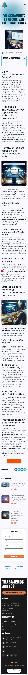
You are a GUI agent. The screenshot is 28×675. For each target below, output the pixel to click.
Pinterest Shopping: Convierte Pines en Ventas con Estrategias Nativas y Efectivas (18, 498)
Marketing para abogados (11, 605)
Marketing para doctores (10, 603)
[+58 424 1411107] (3, 647)
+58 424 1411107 (11, 647)
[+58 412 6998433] (3, 643)
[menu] (25, 5)
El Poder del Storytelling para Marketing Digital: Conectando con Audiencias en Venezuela (17, 516)
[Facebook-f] (7, 655)
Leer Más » (14, 489)
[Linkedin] (11, 655)
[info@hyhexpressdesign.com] (3, 651)
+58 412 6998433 (11, 643)
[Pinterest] (15, 655)
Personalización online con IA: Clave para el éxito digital (18, 485)
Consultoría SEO (7, 608)
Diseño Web (6, 610)
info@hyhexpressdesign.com (14, 651)
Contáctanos (14, 461)
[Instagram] (3, 655)
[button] (24, 58)
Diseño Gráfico (7, 613)
